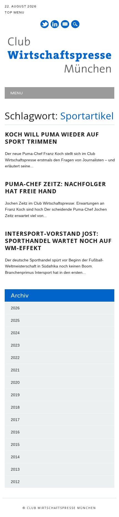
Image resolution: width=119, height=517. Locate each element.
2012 (15, 482)
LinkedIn (55, 24)
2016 (15, 432)
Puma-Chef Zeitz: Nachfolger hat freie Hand (55, 187)
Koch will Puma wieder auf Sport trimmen (52, 137)
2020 (15, 382)
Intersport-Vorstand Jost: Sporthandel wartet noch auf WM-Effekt (58, 241)
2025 (15, 320)
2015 (15, 444)
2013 (15, 469)
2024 (15, 333)
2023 (15, 345)
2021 (15, 370)
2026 (15, 308)
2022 (15, 357)
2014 (15, 457)
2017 (15, 419)
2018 (15, 407)
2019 (15, 395)
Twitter (44, 24)
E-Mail (65, 24)
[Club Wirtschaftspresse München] (59, 73)
